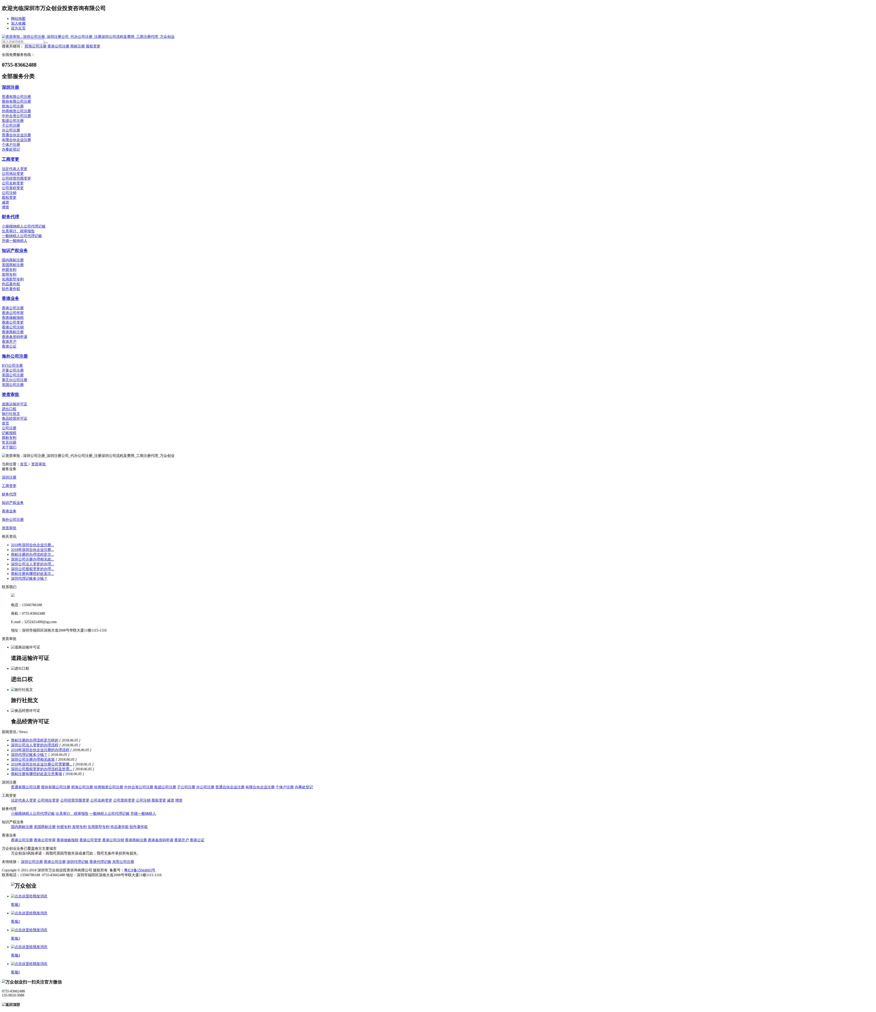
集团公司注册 (13, 121)
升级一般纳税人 (14, 241)
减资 (5, 202)
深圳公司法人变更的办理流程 (34, 745)
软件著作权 (11, 289)
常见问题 (9, 442)
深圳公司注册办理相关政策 (33, 759)
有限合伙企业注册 (16, 140)
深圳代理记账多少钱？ (29, 578)
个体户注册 (11, 145)
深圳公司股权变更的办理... (32, 569)
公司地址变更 (13, 174)
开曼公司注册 (13, 370)
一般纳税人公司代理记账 (22, 236)
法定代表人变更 (14, 169)
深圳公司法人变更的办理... (32, 564)
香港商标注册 (13, 332)
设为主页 (18, 28)
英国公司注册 (13, 385)
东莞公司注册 (123, 862)
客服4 (15, 955)
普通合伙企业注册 (16, 135)
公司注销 (9, 193)
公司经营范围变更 (16, 178)
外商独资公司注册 (16, 111)
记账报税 (9, 433)
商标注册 (77, 46)
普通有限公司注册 (16, 97)
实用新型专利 (13, 279)
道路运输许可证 (14, 404)
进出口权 (9, 409)
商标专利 (9, 438)
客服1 (15, 905)
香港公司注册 (58, 46)
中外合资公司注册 (16, 116)
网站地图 (18, 19)
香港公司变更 (13, 322)
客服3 (15, 938)
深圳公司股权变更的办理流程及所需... (41, 769)
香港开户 (9, 341)
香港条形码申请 (14, 337)
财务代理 (10, 216)
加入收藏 (18, 23)
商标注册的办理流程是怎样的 (34, 740)
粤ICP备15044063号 (139, 870)
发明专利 (9, 274)
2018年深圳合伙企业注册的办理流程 (40, 750)
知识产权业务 (15, 250)
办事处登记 (11, 149)
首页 (5, 423)
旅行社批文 (11, 414)
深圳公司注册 (32, 862)
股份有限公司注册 (16, 101)
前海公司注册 (36, 46)
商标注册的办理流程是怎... (32, 554)
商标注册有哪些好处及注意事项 (36, 774)
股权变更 (93, 46)
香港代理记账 (100, 862)
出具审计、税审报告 (18, 231)
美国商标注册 (13, 265)
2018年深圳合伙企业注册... (32, 545)
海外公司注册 (15, 356)
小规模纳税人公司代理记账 (24, 226)
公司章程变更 (13, 188)
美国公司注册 (13, 375)
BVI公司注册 (12, 365)
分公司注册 (11, 130)
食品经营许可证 (14, 418)
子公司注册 (11, 125)
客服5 (15, 972)
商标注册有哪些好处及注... (32, 574)
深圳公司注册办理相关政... (32, 559)
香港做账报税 (13, 318)
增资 (5, 207)
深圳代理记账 (78, 862)
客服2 (15, 921)
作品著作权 (11, 284)
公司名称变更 (13, 183)
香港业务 (10, 298)
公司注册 (9, 428)
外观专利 (9, 270)
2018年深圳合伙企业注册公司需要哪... (41, 764)
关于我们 (9, 447)
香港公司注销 (13, 327)
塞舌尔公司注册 (14, 380)
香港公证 (9, 346)
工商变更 (10, 159)
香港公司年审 (13, 313)
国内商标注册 (13, 260)
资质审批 (10, 394)
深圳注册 (10, 87)
